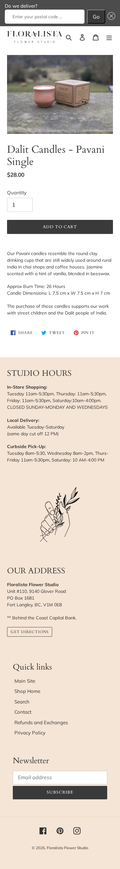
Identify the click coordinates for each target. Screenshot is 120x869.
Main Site (24, 681)
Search (21, 702)
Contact (22, 712)
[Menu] (109, 37)
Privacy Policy (29, 733)
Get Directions (30, 631)
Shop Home (27, 691)
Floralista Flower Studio (67, 847)
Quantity (17, 193)
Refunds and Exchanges (41, 722)
